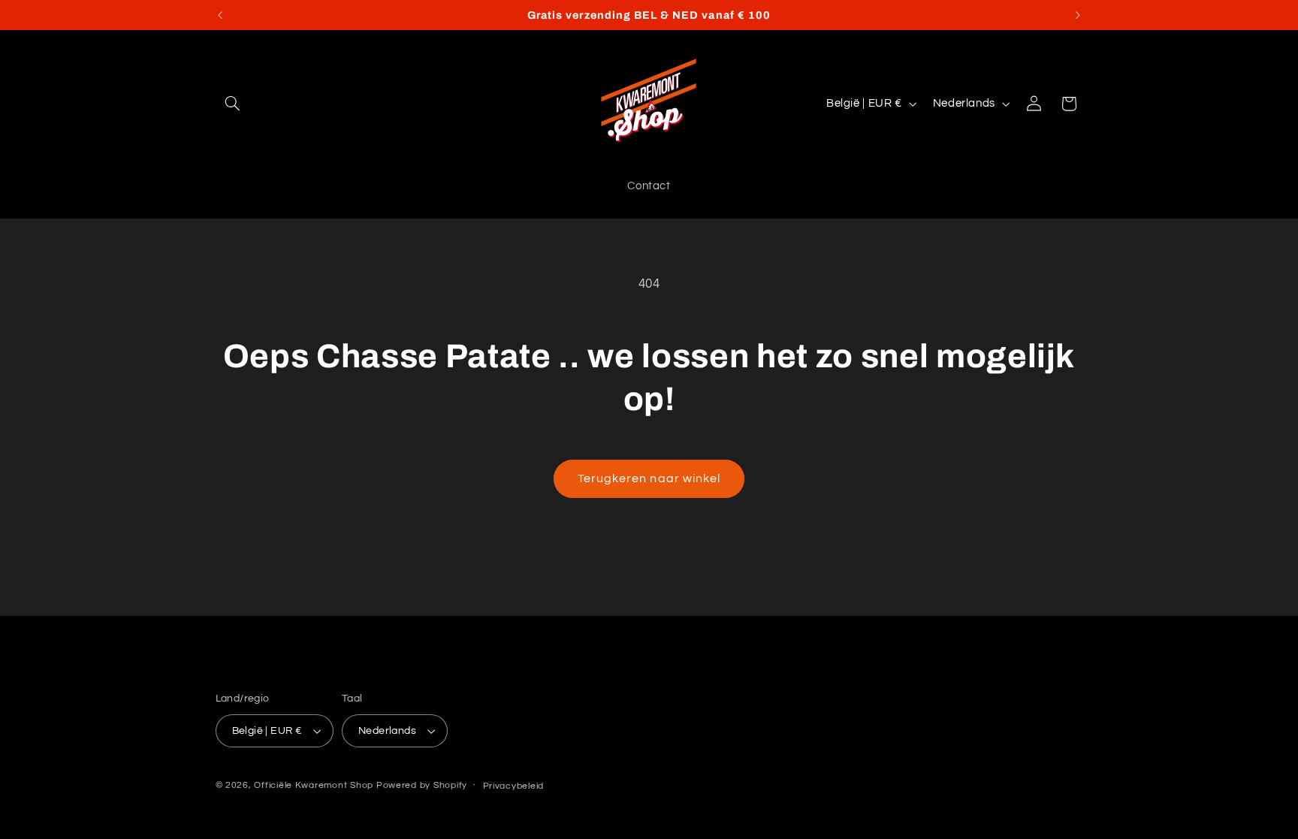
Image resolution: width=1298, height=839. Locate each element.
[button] (233, 103)
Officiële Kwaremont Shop (313, 785)
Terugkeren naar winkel (649, 478)
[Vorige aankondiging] (220, 15)
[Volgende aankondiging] (1077, 15)
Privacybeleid (514, 786)
